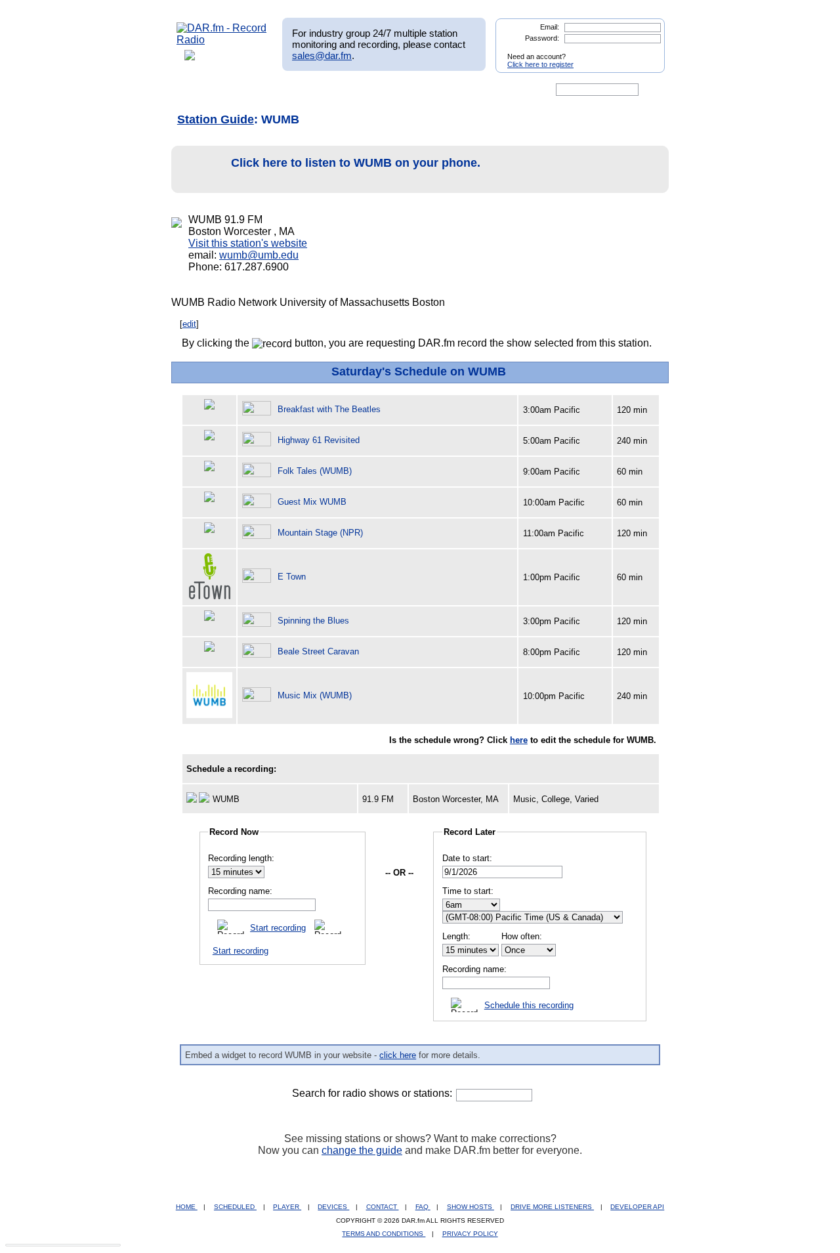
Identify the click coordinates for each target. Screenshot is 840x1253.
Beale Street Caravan (318, 651)
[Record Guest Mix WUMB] (258, 502)
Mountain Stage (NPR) (320, 533)
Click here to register (540, 64)
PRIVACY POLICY (470, 1233)
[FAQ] (431, 90)
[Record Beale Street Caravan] (258, 651)
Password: (542, 38)
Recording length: (241, 858)
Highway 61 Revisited (319, 440)
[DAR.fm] (221, 39)
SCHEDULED (235, 1206)
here (519, 740)
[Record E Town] (258, 577)
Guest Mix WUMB (312, 502)
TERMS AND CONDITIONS (383, 1233)
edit (189, 324)
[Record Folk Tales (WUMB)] (258, 471)
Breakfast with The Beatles (329, 409)
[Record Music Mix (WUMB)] (258, 695)
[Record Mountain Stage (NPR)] (258, 533)
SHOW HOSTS (470, 1206)
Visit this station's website (247, 243)
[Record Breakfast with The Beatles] (258, 409)
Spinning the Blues (313, 621)
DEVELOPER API (637, 1206)
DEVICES (333, 1206)
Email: (549, 27)
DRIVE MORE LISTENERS (552, 1206)
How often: (521, 936)
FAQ (422, 1206)
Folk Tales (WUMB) (315, 471)
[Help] (381, 90)
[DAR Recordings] (263, 90)
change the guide (362, 1150)
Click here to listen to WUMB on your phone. (355, 162)
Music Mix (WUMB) (315, 695)
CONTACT (382, 1206)
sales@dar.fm (322, 55)
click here (397, 1055)
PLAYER (287, 1206)
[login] (644, 51)
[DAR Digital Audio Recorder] (198, 90)
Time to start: (468, 891)
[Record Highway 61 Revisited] (258, 440)
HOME (187, 1206)
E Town (292, 577)
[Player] (327, 90)
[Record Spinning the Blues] (258, 621)
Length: (456, 936)
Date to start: (467, 858)
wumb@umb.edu (259, 255)
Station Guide (215, 119)
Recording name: (240, 891)
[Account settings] (483, 90)
